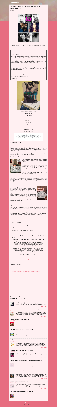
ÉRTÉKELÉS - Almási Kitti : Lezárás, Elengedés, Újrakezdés (21, 329)
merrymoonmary (31, 404)
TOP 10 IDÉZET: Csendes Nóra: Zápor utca (18, 370)
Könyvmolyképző (19, 271)
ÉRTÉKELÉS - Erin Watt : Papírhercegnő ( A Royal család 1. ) (21, 339)
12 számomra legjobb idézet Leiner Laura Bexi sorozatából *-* (22, 350)
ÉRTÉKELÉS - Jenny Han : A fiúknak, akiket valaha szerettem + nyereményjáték (25, 309)
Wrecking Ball (37, 271)
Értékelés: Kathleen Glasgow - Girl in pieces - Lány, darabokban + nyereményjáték (26, 360)
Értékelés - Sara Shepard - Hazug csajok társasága (20, 319)
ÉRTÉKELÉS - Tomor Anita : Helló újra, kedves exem (20, 298)
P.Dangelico (32, 271)
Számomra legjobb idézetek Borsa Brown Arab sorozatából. (21, 391)
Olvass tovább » (44, 306)
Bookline (28, 262)
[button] (46, 6)
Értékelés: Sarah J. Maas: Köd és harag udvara (19, 381)
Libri (28, 259)
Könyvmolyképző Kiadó (26, 271)
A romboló (14, 271)
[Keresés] (47, 2)
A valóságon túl (15, 2)
